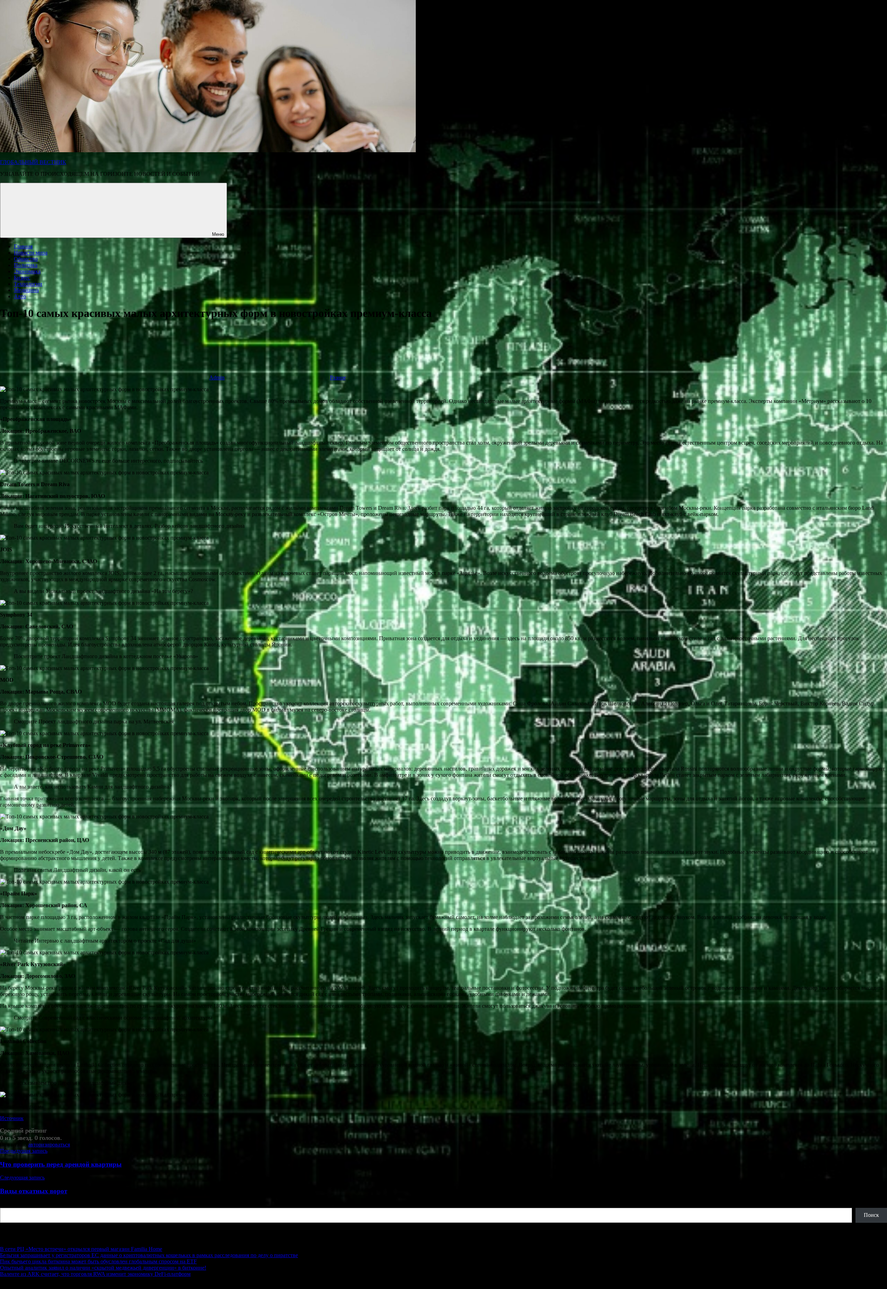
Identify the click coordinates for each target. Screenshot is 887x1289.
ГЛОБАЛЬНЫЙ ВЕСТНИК (33, 162)
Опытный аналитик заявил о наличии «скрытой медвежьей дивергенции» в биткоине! (103, 1268)
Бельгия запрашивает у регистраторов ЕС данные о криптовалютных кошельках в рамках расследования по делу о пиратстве (149, 1255)
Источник (12, 1118)
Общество (26, 259)
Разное (338, 377)
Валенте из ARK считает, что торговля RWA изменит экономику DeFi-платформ (95, 1274)
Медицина (26, 290)
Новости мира (30, 253)
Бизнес (22, 278)
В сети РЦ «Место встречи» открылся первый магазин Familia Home (81, 1249)
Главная (23, 246)
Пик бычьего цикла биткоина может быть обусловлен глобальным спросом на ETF (98, 1261)
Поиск (7, 1205)
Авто (20, 296)
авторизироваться (49, 1145)
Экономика (27, 271)
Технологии (28, 284)
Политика (25, 265)
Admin (217, 377)
